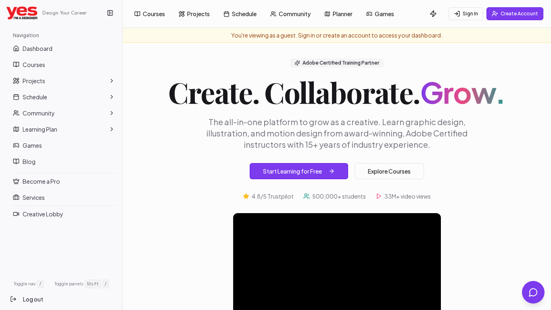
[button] (112, 81)
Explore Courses (389, 171)
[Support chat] (533, 292)
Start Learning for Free (292, 171)
